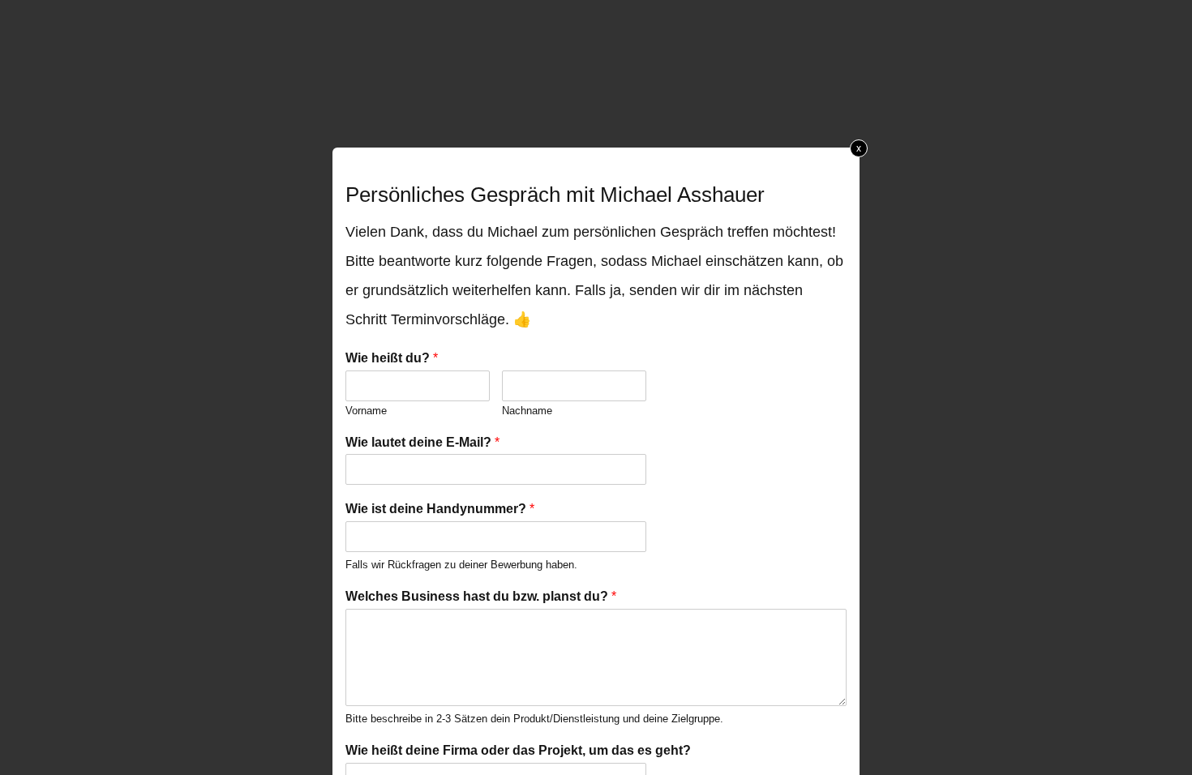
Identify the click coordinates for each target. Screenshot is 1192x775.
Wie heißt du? (391, 358)
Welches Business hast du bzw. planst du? (480, 596)
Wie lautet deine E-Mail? (422, 442)
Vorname (366, 411)
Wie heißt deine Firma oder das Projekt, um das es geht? (518, 750)
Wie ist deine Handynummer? (439, 509)
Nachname (527, 411)
